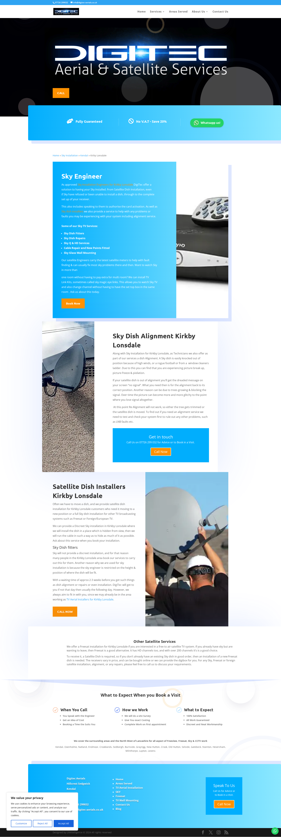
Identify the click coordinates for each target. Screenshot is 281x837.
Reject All (43, 823)
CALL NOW (65, 611)
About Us (198, 11)
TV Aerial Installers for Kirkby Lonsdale (90, 599)
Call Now (160, 451)
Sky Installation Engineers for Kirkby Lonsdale (105, 184)
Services (156, 11)
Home (141, 11)
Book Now (73, 303)
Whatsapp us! (210, 123)
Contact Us (220, 11)
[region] (42, 811)
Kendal (84, 155)
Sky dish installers (72, 211)
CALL (61, 93)
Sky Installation (69, 155)
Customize (21, 823)
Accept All (63, 823)
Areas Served (178, 11)
